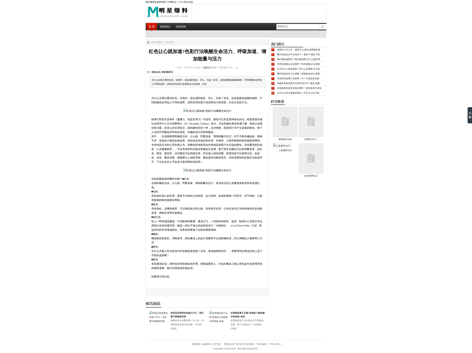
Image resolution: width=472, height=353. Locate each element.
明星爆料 (196, 344)
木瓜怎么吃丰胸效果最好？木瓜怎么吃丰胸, (298, 93)
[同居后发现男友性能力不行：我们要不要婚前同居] (159, 321)
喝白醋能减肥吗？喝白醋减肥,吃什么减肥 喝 (298, 59)
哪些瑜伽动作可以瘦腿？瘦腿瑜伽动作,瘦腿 (298, 73)
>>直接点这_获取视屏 (160, 72)
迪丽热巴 (207, 67)
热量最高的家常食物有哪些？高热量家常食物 (299, 88)
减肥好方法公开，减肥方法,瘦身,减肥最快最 (298, 49)
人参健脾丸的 (285, 150)
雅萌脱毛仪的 (285, 139)
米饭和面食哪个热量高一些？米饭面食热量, (298, 78)
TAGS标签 (262, 344)
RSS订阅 (274, 344)
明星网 (159, 42)
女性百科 (181, 26)
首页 (153, 42)
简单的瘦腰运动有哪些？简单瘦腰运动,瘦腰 (298, 64)
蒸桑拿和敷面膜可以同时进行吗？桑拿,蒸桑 (298, 83)
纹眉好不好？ (311, 139)
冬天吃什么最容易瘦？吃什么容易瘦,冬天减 (298, 69)
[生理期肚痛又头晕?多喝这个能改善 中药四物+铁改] (219, 321)
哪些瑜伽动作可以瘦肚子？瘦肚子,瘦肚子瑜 (298, 54)
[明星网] (158, 12)
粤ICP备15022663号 (247, 348)
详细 (173, 328)
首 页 (152, 26)
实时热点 (165, 26)
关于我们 (216, 344)
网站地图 (188, 2)
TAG (181, 2)
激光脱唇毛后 (311, 176)
